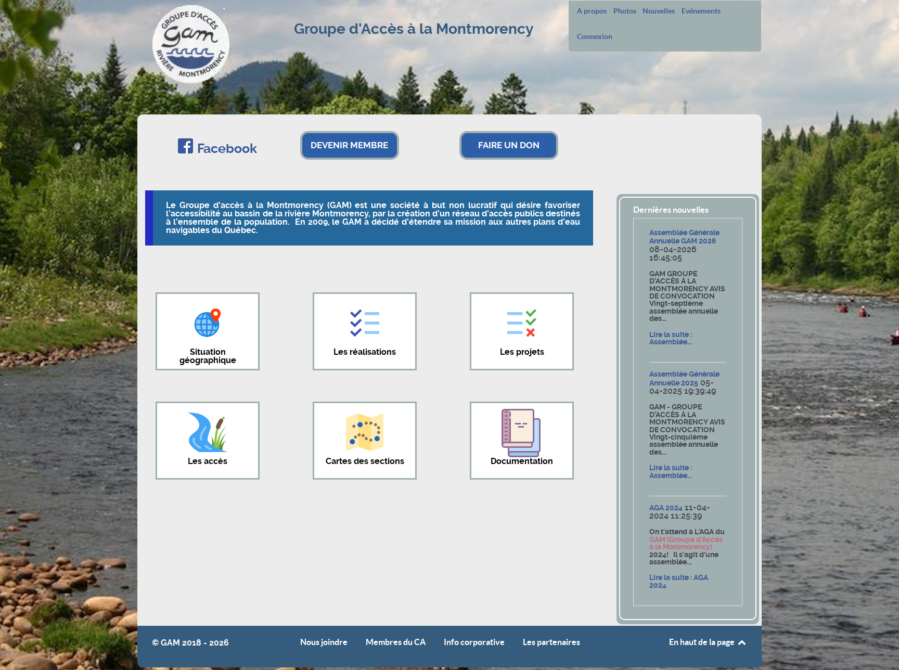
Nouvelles (659, 11)
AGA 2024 (666, 508)
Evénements (701, 11)
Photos (624, 11)
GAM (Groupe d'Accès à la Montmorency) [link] (686, 543)
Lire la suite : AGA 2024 (678, 581)
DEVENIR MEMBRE (349, 145)
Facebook (227, 148)
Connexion (594, 36)
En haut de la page (702, 642)
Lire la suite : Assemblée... (670, 338)
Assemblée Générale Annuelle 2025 (684, 378)
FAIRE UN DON (509, 145)
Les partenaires (551, 642)
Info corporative (474, 642)
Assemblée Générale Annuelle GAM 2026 (684, 237)
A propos (592, 11)
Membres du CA (396, 642)
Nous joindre (324, 642)
